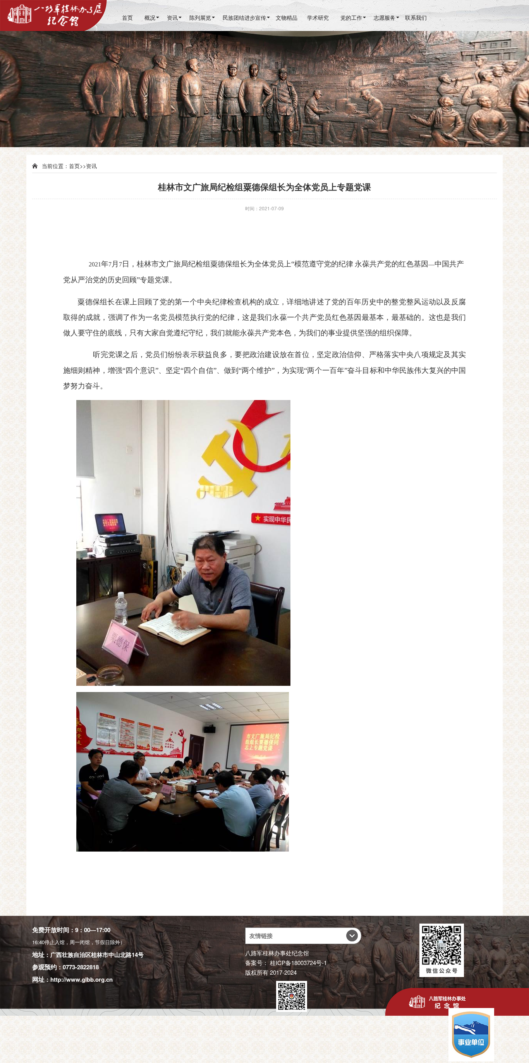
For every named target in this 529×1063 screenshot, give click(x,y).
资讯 (172, 17)
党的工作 (351, 17)
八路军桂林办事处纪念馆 (277, 953)
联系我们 (416, 17)
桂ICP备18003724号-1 (298, 962)
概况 (149, 17)
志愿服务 (384, 17)
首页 (127, 17)
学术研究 (318, 17)
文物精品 (286, 17)
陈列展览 (200, 17)
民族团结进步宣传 (244, 17)
